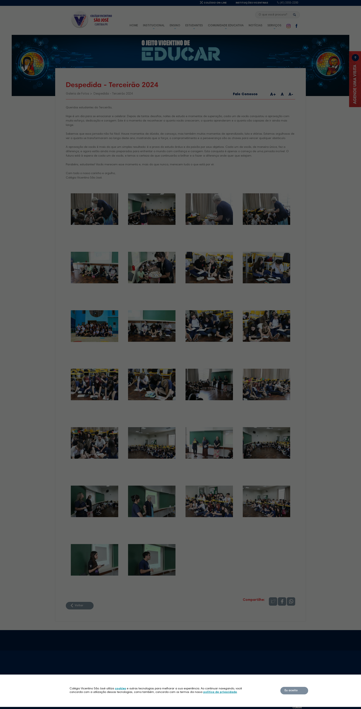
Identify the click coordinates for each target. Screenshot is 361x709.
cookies (120, 688)
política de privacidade (220, 692)
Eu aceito (291, 690)
